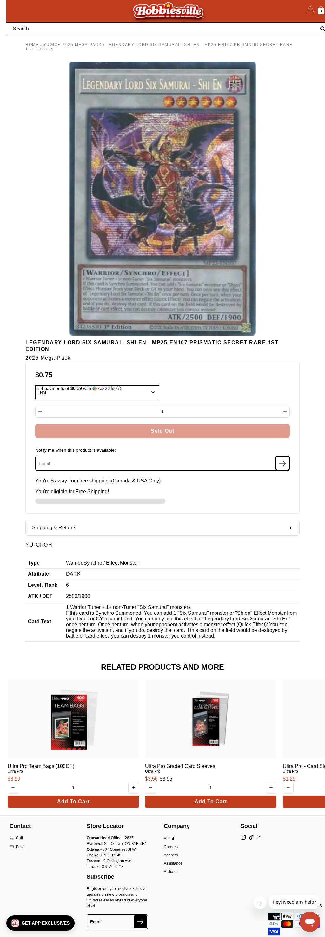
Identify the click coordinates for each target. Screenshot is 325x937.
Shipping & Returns (54, 527)
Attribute (38, 574)
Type (34, 563)
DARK (73, 574)
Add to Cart (73, 801)
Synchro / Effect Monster (110, 563)
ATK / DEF (40, 596)
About (169, 838)
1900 (84, 596)
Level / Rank (42, 585)
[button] (40, 923)
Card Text (39, 621)
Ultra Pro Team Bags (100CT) (41, 766)
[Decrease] (40, 412)
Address (171, 855)
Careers (171, 847)
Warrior (74, 563)
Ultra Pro (15, 771)
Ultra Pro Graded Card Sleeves (180, 766)
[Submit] (140, 922)
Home (32, 45)
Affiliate (170, 871)
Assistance (173, 863)
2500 (71, 596)
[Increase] (285, 412)
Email (21, 847)
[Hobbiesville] (168, 11)
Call (19, 838)
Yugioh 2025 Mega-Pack (72, 45)
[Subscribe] (282, 463)
